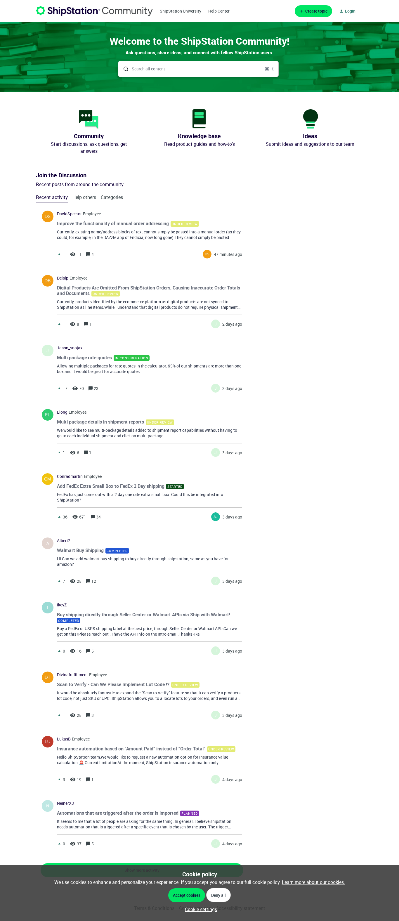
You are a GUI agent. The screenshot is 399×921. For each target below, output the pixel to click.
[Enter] (123, 69)
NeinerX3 (65, 803)
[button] (199, 909)
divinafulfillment (72, 675)
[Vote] (59, 254)
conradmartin (70, 476)
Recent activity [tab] (52, 197)
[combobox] (198, 69)
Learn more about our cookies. (313, 882)
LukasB (64, 739)
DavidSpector (69, 214)
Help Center (219, 11)
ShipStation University (180, 11)
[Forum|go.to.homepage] (94, 11)
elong (62, 412)
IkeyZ (62, 605)
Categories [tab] (112, 197)
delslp (62, 278)
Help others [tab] (84, 197)
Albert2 (63, 541)
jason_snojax (69, 348)
